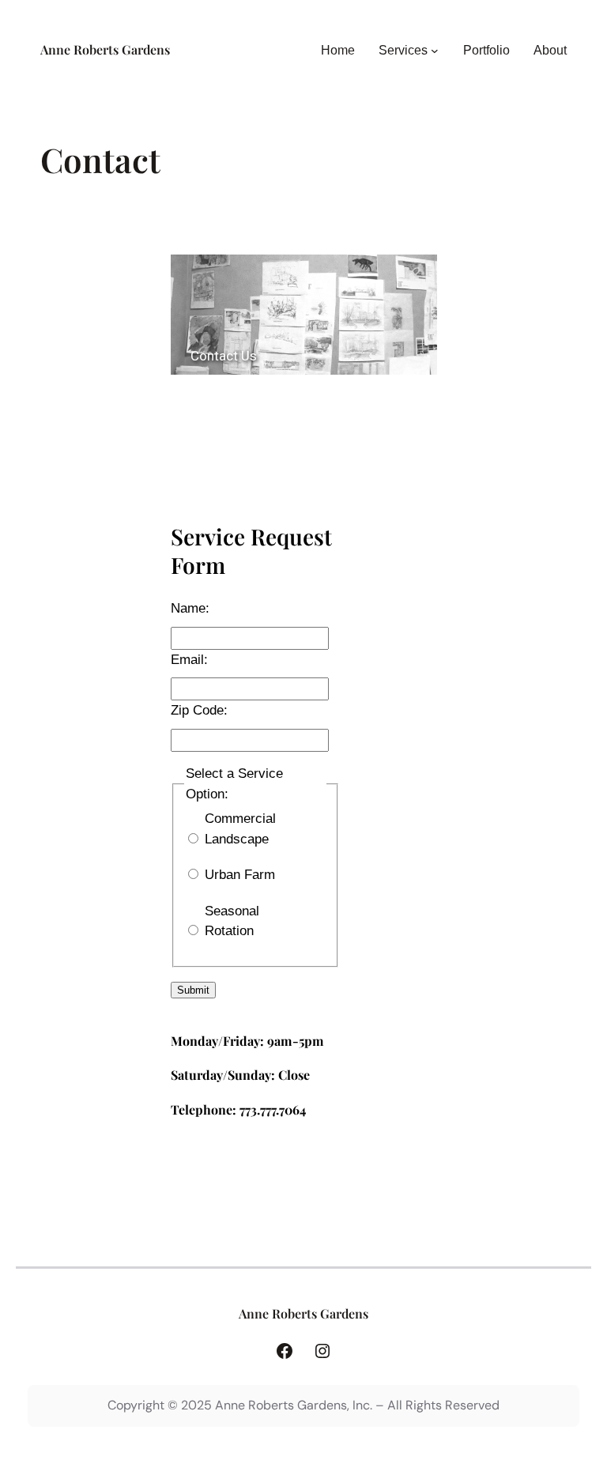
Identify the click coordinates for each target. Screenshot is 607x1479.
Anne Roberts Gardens (105, 49)
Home (338, 50)
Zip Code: (199, 710)
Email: (189, 659)
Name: (190, 608)
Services (403, 50)
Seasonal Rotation (232, 921)
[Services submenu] (435, 51)
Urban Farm (240, 874)
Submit (193, 990)
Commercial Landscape (240, 829)
